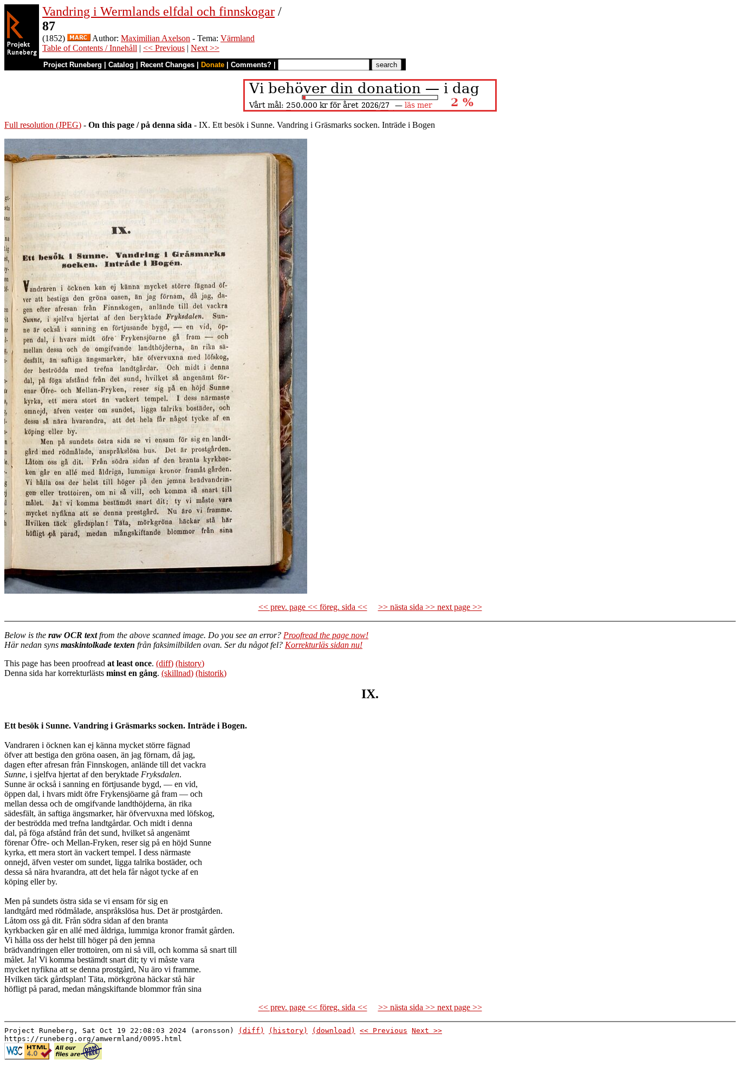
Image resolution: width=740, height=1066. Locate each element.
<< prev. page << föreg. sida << (312, 607)
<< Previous (164, 48)
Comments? (251, 65)
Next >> (205, 48)
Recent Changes (167, 65)
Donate (212, 65)
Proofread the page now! (325, 635)
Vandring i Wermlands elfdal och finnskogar (158, 11)
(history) (190, 663)
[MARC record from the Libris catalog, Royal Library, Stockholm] (78, 38)
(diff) (164, 663)
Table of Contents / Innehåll (89, 48)
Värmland (237, 38)
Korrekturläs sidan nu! (323, 644)
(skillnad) (177, 673)
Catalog (121, 65)
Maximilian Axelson (155, 38)
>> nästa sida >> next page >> (430, 607)
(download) (333, 1030)
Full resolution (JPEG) (42, 124)
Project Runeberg (72, 65)
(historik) (211, 673)
